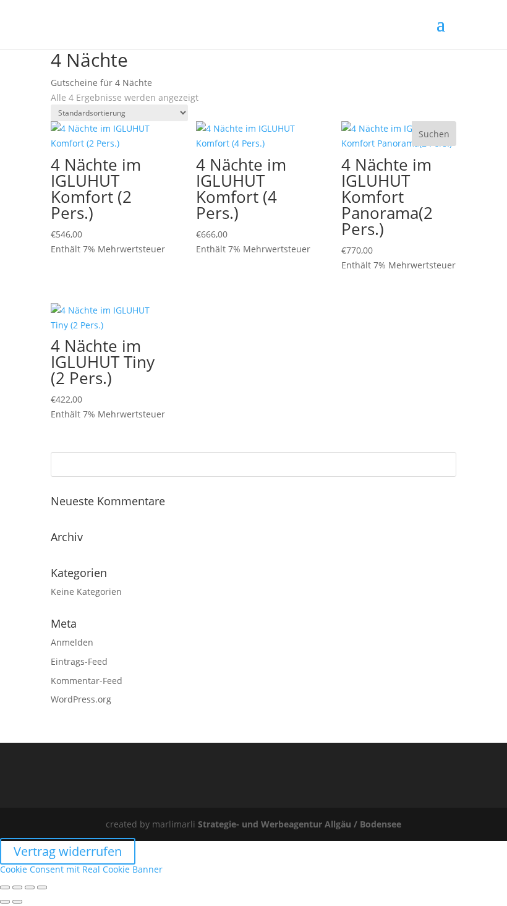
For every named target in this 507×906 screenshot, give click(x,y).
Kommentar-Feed (86, 680)
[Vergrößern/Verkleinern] (5, 887)
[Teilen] (30, 887)
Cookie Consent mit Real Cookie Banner (81, 869)
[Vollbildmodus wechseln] (17, 887)
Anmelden (72, 642)
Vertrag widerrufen (68, 851)
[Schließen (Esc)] (42, 887)
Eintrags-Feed (79, 661)
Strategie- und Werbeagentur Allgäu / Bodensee (299, 824)
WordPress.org (81, 699)
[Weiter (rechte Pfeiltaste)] (17, 902)
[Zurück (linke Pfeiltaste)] (5, 902)
